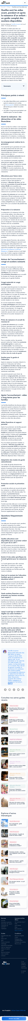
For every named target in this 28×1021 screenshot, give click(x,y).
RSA (2, 940)
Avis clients (18, 925)
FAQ (16, 923)
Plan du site (18, 943)
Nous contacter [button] (19, 930)
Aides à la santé (5, 949)
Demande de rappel (6, 924)
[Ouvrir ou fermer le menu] (25, 2)
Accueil (3, 7)
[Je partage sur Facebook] (5, 689)
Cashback (3, 928)
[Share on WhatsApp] (22, 689)
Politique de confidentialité (19, 939)
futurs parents (10, 105)
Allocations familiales (6, 945)
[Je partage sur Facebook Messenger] (14, 689)
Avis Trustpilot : (14, 1010)
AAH (2, 950)
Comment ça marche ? (4, 926)
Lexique (3, 955)
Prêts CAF (4, 938)
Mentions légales (19, 935)
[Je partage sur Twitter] (18, 689)
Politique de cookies (20, 942)
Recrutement (18, 928)
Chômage (3, 943)
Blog (8, 7)
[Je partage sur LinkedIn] (9, 689)
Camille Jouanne (16, 24)
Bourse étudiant (5, 952)
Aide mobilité (4, 954)
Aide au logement (6, 947)
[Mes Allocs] (5, 2)
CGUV (16, 937)
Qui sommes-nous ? (20, 922)
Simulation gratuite (6, 922)
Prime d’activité (5, 942)
